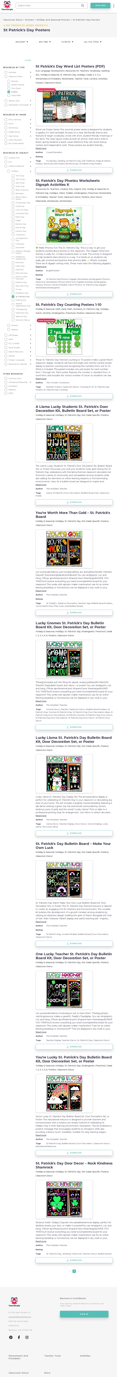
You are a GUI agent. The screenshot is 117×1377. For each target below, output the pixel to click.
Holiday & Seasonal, (50, 74)
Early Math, (67, 309)
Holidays (81, 74)
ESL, (38, 74)
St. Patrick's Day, (68, 74)
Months (47, 313)
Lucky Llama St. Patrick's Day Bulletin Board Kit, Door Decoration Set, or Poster (74, 740)
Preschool (93, 193)
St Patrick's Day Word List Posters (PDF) (70, 66)
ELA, (38, 71)
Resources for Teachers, (77, 71)
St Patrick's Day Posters (86, 20)
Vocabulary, (95, 71)
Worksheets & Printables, (49, 78)
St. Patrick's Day (72, 415)
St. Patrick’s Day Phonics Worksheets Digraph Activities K (68, 183)
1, (37, 635)
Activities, (103, 78)
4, (98, 74)
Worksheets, (68, 78)
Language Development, (53, 71)
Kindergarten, (81, 193)
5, (45, 635)
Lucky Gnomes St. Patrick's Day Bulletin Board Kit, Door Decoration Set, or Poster (71, 625)
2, (94, 74)
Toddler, (70, 193)
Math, (58, 309)
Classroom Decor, (73, 197)
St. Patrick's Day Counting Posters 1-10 (68, 305)
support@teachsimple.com (20, 1317)
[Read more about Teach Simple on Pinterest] (10, 1338)
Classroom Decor (13, 20)
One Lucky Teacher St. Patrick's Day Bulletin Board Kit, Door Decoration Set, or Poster (74, 956)
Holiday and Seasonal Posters (54, 20)
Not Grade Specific (91, 415)
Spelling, (105, 71)
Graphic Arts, (80, 189)
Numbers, (78, 309)
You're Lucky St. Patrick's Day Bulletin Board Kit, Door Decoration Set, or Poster (74, 1059)
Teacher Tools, (82, 78)
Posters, (40, 82)
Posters (30, 20)
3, (96, 74)
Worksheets (65, 201)
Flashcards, (41, 201)
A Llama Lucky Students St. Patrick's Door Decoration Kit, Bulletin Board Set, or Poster (73, 409)
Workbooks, (53, 201)
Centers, (93, 78)
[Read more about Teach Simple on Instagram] (26, 1338)
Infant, (62, 193)
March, (39, 313)
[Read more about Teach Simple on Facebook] (19, 1338)
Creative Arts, (67, 189)
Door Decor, (96, 197)
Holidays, (104, 309)
